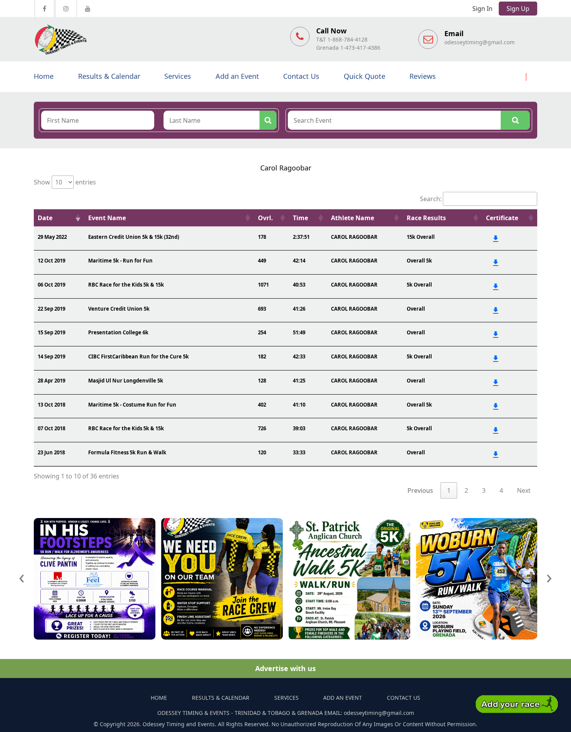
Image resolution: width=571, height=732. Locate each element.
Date (45, 218)
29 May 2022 (52, 236)
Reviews (422, 76)
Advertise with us (285, 668)
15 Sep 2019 (51, 332)
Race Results (426, 218)
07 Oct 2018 (51, 428)
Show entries (65, 182)
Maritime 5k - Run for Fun (120, 260)
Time (300, 218)
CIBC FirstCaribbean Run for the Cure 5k (138, 356)
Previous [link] (420, 490)
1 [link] (449, 490)
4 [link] (501, 490)
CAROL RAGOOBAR (354, 236)
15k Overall (421, 236)
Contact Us (301, 76)
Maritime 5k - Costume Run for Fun (132, 404)
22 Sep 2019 (51, 308)
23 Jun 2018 (51, 452)
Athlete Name (352, 218)
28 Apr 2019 (51, 380)
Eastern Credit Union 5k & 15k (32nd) (133, 236)
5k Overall (419, 284)
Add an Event (237, 76)
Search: (431, 199)
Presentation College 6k (118, 332)
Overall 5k (419, 260)
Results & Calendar (109, 76)
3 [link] (484, 490)
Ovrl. (265, 218)
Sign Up (518, 8)
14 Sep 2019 (51, 356)
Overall (416, 308)
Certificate (502, 218)
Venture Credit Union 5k (119, 308)
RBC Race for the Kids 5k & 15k (126, 284)
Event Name (107, 218)
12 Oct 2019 (51, 260)
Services (177, 76)
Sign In (482, 8)
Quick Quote (364, 76)
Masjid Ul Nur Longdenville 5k (125, 380)
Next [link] (524, 490)
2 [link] (466, 490)
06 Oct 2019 (51, 284)
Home (44, 76)
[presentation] (22, 576)
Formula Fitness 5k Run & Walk (127, 452)
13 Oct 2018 (51, 404)
